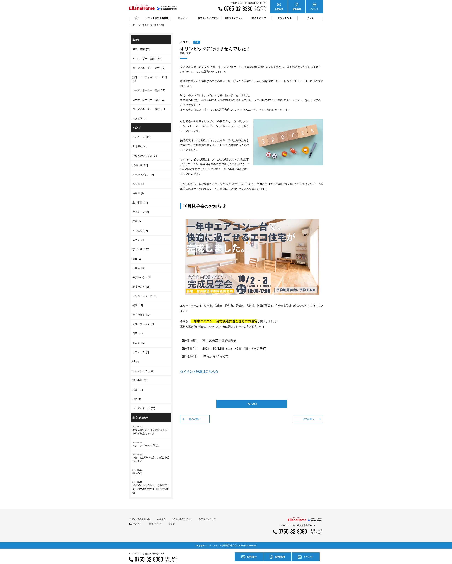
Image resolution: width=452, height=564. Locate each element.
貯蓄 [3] (136, 221)
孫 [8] (135, 361)
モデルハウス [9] (141, 277)
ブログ (310, 18)
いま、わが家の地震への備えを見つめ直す (151, 458)
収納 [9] (136, 398)
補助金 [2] (138, 240)
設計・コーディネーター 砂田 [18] (150, 79)
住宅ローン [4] (140, 211)
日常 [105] (138, 333)
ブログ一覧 (147, 25)
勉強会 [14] (138, 193)
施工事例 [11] (139, 380)
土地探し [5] (139, 146)
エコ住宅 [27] (140, 230)
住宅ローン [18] (141, 137)
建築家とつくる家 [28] (145, 155)
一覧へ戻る (251, 404)
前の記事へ (195, 419)
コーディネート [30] (143, 408)
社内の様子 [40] (141, 314)
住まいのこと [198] (143, 370)
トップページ (135, 25)
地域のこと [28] (141, 286)
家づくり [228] (140, 249)
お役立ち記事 (285, 18)
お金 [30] (137, 389)
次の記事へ (308, 419)
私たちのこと (135, 524)
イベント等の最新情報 (139, 519)
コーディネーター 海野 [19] (148, 99)
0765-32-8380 (238, 8)
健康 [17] (137, 305)
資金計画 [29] (140, 165)
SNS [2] (136, 258)
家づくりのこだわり (182, 519)
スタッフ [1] (139, 118)
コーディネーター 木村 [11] (148, 109)
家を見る (161, 519)
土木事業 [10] (140, 202)
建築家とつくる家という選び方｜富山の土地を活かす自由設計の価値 (151, 487)
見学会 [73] (138, 268)
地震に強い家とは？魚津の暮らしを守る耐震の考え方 (151, 430)
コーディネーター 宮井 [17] (148, 90)
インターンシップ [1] (144, 296)
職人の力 (137, 472)
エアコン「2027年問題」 (146, 444)
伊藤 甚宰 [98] (141, 49)
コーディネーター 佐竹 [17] (148, 68)
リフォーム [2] (140, 352)
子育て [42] (138, 342)
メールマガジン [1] (143, 174)
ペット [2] (138, 183)
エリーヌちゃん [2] (143, 324)
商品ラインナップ (207, 519)
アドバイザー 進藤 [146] (147, 58)
